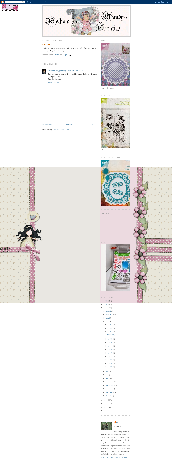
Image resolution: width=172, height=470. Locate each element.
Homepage (70, 124)
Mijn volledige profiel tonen (114, 457)
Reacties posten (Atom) (61, 129)
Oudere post (92, 124)
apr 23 (110, 360)
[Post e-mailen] (70, 55)
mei (107, 371)
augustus (109, 382)
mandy (119, 422)
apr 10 (110, 342)
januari (108, 311)
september (110, 385)
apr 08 (110, 331)
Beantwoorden (53, 82)
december (109, 395)
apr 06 (110, 328)
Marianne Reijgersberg (57, 70)
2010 (106, 304)
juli (107, 378)
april (108, 321)
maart (108, 318)
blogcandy (111, 334)
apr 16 (110, 349)
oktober (109, 389)
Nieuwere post (47, 124)
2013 (106, 403)
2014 (106, 407)
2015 (106, 410)
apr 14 (110, 346)
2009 (106, 301)
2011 (106, 308)
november (109, 392)
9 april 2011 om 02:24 (75, 70)
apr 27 (110, 367)
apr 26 (110, 363)
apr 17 (110, 353)
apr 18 (110, 356)
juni (107, 375)
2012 (106, 400)
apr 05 (110, 324)
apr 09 (110, 339)
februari (109, 314)
